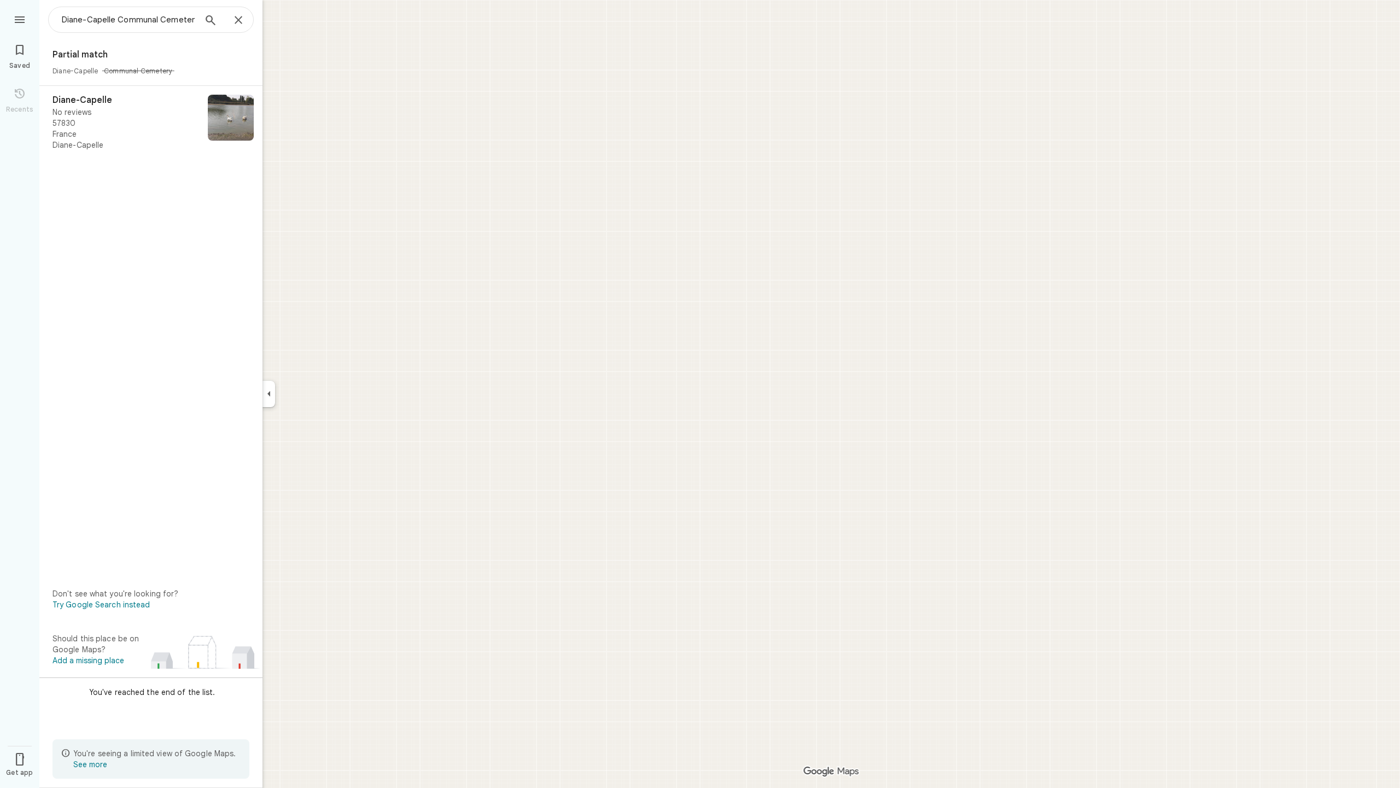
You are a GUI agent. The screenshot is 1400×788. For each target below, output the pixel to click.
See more (90, 764)
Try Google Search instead (101, 605)
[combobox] (128, 19)
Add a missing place (88, 660)
